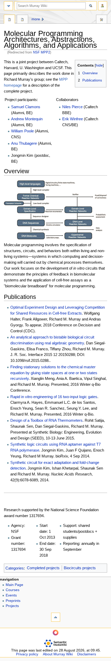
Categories (14, 568)
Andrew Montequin (27, 119)
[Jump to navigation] (8, 5)
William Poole (22, 131)
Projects (12, 606)
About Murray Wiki (58, 654)
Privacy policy (27, 654)
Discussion (22, 20)
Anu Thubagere (24, 143)
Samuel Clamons (25, 107)
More (35, 19)
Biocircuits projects (80, 568)
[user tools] (102, 5)
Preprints (13, 601)
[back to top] (55, 617)
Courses (12, 590)
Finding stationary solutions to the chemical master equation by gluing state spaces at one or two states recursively (53, 373)
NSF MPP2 (41, 52)
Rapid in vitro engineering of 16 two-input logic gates (53, 396)
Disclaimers (86, 654)
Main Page (14, 585)
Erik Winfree (72, 119)
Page (9, 20)
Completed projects (43, 568)
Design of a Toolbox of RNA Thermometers (46, 420)
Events (11, 595)
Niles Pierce (72, 107)
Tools (101, 20)
